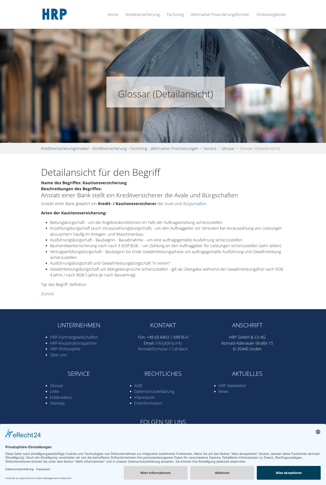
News (223, 391)
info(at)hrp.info (168, 343)
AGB (138, 385)
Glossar (56, 385)
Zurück (47, 293)
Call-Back (179, 348)
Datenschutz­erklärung (154, 391)
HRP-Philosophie (65, 348)
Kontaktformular (153, 348)
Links (54, 391)
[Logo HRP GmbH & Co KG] (68, 14)
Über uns (58, 354)
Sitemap (57, 403)
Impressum (144, 397)
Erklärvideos (61, 397)
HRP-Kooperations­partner (73, 343)
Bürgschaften (194, 203)
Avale (168, 203)
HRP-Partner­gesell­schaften (74, 337)
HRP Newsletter (232, 385)
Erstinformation (148, 403)
